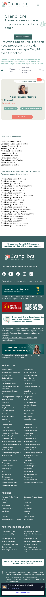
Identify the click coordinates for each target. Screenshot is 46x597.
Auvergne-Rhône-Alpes (10, 497)
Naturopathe (28, 422)
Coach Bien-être (29, 381)
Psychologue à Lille (30, 538)
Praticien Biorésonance (31, 430)
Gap (11, 221)
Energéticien (28, 397)
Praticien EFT (28, 433)
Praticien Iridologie (8, 439)
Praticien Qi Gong (30, 447)
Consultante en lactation (10, 391)
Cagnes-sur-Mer (16, 209)
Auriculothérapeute (30, 375)
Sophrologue (6, 477)
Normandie (6, 514)
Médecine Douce (7, 422)
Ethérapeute (28, 399)
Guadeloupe (6, 505)
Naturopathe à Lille (30, 544)
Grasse (12, 205)
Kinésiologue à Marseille (10, 550)
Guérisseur (27, 408)
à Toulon (11, 142)
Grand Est (27, 503)
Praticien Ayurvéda (30, 427)
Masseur (5, 419)
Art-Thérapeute (7, 375)
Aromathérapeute (30, 372)
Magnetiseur (28, 416)
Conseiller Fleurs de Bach (32, 386)
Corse (4, 503)
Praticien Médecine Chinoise (11, 444)
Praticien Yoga (12, 70)
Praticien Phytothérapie (32, 444)
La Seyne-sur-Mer (17, 195)
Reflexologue (6, 468)
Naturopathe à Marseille (32, 541)
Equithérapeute (7, 399)
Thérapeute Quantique (9, 485)
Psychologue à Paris (8, 531)
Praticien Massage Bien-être (11, 441)
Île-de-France (28, 519)
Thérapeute (28, 477)
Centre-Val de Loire (30, 500)
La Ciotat (13, 226)
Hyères (12, 198)
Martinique (5, 511)
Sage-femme (28, 471)
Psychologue (6, 463)
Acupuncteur (28, 369)
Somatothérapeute (30, 474)
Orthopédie (28, 425)
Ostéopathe (6, 427)
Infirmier (5, 413)
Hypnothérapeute (8, 411)
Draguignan (14, 223)
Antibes (13, 191)
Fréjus (12, 200)
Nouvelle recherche (23, 37)
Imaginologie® (29, 411)
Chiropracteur (6, 381)
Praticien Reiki (7, 450)
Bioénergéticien (7, 378)
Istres (12, 216)
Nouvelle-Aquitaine (30, 514)
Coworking (27, 391)
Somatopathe (6, 474)
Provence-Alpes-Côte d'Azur (26, 70)
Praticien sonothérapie (9, 460)
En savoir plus (13, 589)
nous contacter (12, 582)
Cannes (13, 193)
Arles (12, 202)
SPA (3, 471)
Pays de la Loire (29, 517)
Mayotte (27, 511)
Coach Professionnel (9, 384)
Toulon (42, 70)
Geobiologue (6, 405)
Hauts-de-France (7, 508)
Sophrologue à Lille (8, 538)
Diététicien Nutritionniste (32, 394)
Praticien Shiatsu (29, 450)
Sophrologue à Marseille (32, 531)
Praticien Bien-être (8, 430)
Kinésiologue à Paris (8, 541)
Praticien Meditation (31, 441)
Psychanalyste (28, 460)
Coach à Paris (6, 547)
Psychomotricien (29, 463)
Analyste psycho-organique (11, 372)
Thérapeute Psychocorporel (33, 482)
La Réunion (27, 508)
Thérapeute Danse (8, 480)
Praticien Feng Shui (8, 436)
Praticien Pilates (7, 447)
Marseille (13, 179)
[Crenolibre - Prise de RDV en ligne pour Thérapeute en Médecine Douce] (15, 4)
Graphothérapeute (8, 408)
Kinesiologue (28, 413)
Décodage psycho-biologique (12, 397)
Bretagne (5, 500)
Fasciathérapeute (30, 402)
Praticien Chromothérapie (10, 433)
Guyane (26, 505)
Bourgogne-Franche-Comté (33, 497)
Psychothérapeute (30, 466)
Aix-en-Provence (16, 186)
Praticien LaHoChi (30, 439)
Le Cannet (14, 219)
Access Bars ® (7, 369)
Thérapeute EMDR (30, 480)
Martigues (14, 207)
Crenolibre (6, 266)
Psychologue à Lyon (30, 547)
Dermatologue (7, 394)
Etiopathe (5, 402)
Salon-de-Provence (17, 214)
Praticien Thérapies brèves (33, 453)
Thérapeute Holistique (9, 482)
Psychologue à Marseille (10, 544)
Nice (11, 181)
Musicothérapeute (30, 419)
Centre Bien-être (29, 378)
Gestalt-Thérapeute (30, 405)
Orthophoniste (7, 425)
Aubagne (13, 212)
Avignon (13, 188)
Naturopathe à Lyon (8, 534)
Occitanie (5, 517)
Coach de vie (28, 384)
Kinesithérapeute (8, 416)
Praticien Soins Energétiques (11, 453)
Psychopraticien (7, 466)
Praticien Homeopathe (31, 436)
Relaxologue (28, 468)
